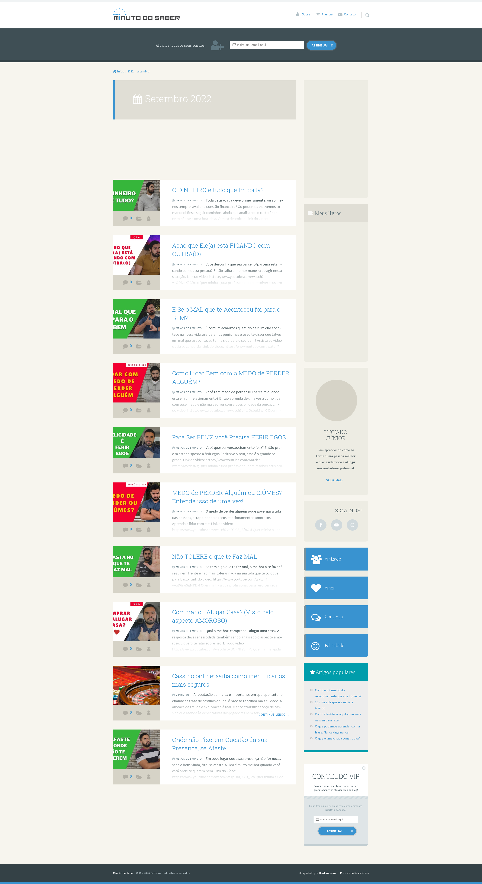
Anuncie (327, 14)
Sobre (306, 14)
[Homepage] (146, 14)
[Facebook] (320, 525)
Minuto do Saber (123, 873)
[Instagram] (352, 525)
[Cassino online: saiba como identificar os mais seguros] (136, 686)
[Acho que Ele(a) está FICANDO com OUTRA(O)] (136, 255)
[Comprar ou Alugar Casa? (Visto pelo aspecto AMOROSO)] (136, 622)
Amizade (333, 558)
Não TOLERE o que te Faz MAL (214, 556)
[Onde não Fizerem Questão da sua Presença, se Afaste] (136, 750)
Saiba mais (334, 480)
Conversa (334, 616)
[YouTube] (336, 525)
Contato (350, 14)
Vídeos (139, 219)
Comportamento (139, 466)
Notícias (139, 713)
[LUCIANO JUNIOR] (148, 218)
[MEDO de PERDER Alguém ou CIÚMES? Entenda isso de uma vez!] (136, 502)
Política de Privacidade (354, 873)
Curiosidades (139, 347)
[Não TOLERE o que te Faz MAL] (136, 563)
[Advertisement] (204, 152)
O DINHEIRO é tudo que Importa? (217, 190)
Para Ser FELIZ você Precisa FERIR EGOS (229, 437)
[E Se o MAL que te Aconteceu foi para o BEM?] (136, 319)
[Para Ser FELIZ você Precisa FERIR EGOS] (136, 444)
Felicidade (334, 645)
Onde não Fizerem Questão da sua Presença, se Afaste (220, 744)
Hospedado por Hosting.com (317, 873)
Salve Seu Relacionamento (139, 283)
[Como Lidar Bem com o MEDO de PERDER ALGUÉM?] (136, 383)
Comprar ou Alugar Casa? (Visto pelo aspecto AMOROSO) (223, 616)
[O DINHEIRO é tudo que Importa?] (136, 197)
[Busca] (364, 10)
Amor (330, 587)
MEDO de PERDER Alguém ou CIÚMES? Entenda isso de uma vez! (227, 496)
